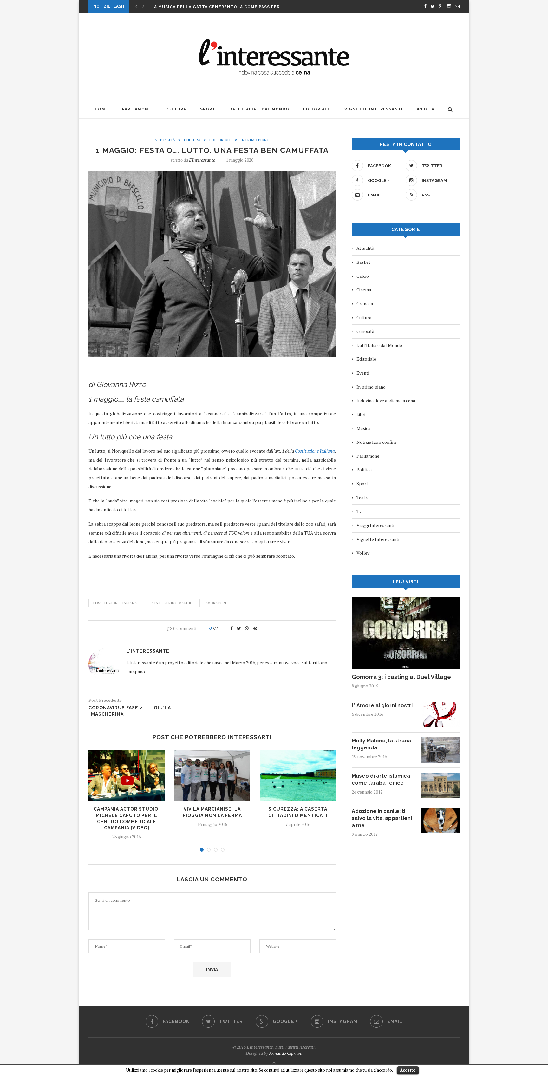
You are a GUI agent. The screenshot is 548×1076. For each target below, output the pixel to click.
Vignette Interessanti (373, 109)
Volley (362, 553)
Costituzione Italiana (315, 451)
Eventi (362, 373)
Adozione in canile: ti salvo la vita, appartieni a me (382, 818)
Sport (207, 109)
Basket (363, 262)
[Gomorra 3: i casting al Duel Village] (406, 600)
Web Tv (425, 109)
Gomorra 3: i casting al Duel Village (401, 677)
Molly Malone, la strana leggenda (381, 744)
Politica (364, 470)
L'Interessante (202, 160)
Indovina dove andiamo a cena (385, 400)
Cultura (175, 109)
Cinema (363, 290)
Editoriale (316, 109)
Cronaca (364, 304)
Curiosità (365, 331)
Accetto (408, 1070)
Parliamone (136, 109)
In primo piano (255, 140)
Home (101, 109)
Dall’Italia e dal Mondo (259, 109)
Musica (363, 428)
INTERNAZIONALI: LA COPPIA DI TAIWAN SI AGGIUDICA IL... (217, 7)
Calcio (362, 276)
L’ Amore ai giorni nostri (382, 705)
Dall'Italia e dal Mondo (379, 345)
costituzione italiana (115, 603)
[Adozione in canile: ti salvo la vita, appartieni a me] (440, 811)
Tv (359, 511)
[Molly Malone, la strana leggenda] (440, 740)
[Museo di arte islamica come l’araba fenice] (440, 776)
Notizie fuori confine (376, 442)
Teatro (363, 498)
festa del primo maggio (170, 603)
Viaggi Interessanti (375, 525)
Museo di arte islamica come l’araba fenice (381, 779)
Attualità (164, 140)
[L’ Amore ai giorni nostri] (440, 705)
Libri (360, 414)
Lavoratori (215, 603)
